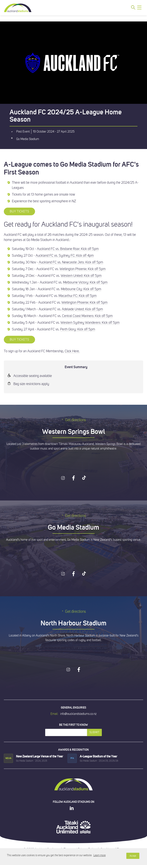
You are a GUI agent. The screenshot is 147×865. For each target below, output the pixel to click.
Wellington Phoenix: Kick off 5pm (83, 269)
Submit (94, 732)
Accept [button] (133, 855)
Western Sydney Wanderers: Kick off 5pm (90, 322)
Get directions (75, 420)
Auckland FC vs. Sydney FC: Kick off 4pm (65, 255)
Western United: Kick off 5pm (81, 276)
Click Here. (72, 351)
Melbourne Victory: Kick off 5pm (85, 282)
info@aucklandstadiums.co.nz (78, 714)
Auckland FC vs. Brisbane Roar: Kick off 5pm (68, 249)
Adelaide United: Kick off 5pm (82, 309)
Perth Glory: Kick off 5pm (77, 329)
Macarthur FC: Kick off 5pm (78, 296)
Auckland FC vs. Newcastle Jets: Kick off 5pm (70, 262)
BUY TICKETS (19, 211)
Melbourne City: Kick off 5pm (81, 289)
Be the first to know (73, 724)
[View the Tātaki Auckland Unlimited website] (73, 827)
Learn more (99, 855)
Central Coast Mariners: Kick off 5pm (87, 316)
